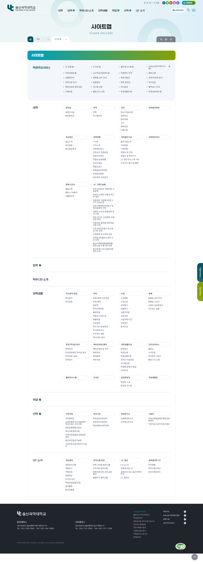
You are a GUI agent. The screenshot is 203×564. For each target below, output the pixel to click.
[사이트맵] (194, 10)
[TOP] (194, 557)
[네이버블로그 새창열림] (167, 2)
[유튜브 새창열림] (170, 2)
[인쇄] (166, 39)
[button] (42, 39)
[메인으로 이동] (30, 39)
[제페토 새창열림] (177, 2)
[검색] (188, 10)
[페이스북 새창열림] (163, 2)
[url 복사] (171, 39)
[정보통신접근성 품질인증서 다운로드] (180, 546)
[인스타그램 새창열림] (174, 2)
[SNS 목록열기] (161, 39)
